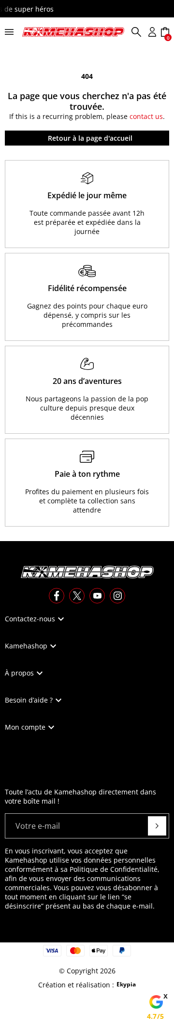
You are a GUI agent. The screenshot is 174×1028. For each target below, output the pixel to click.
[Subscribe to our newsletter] (157, 826)
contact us (146, 116)
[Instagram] (117, 595)
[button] (136, 32)
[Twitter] (77, 595)
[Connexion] (152, 32)
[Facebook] (56, 595)
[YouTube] (97, 595)
